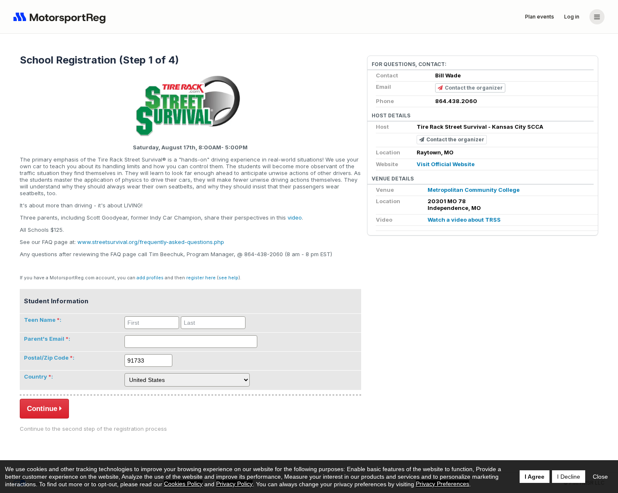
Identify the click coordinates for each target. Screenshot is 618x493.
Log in (571, 16)
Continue (42, 409)
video (295, 217)
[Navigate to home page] (61, 16)
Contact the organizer (474, 88)
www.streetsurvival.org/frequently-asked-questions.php (150, 242)
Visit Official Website (446, 164)
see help (228, 278)
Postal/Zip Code (46, 357)
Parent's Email (44, 338)
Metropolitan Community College (474, 189)
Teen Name (39, 319)
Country (35, 376)
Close (600, 476)
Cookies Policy (183, 483)
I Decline (568, 476)
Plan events (539, 16)
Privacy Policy (234, 483)
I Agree (534, 476)
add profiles (150, 278)
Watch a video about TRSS (464, 219)
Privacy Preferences (442, 483)
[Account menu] (597, 16)
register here (201, 278)
